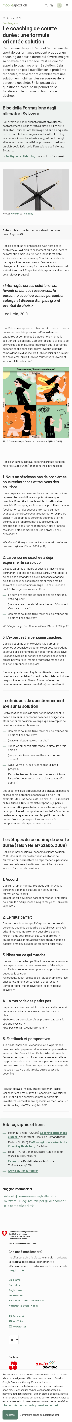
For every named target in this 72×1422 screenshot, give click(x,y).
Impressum (16, 1295)
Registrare (15, 1290)
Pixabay (28, 213)
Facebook (18, 1316)
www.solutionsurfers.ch (23, 1170)
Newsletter (19, 1326)
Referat (13, 1161)
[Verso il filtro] (51, 5)
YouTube (17, 1321)
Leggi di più (16, 1270)
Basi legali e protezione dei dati (27, 1300)
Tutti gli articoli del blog (20, 156)
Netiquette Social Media (23, 1305)
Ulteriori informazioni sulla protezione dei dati (30, 1405)
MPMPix (15, 213)
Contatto (14, 1284)
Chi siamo (15, 1279)
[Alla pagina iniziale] (15, 5)
